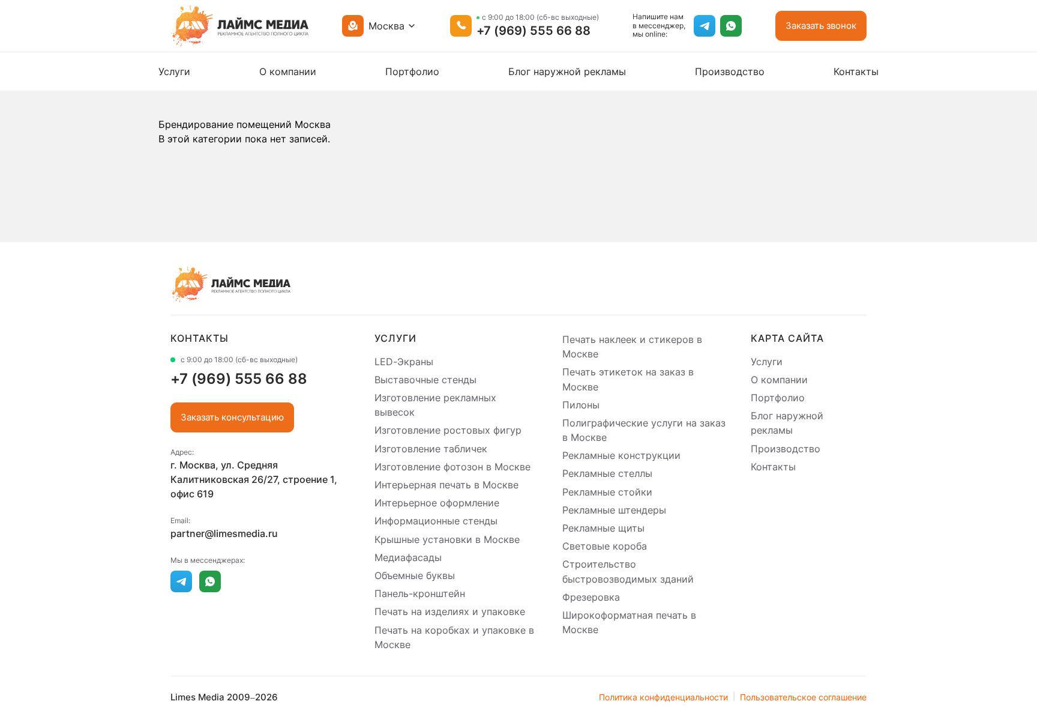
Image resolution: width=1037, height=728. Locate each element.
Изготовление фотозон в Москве (452, 467)
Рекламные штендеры (614, 510)
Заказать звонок (821, 25)
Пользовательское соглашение (803, 697)
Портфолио (412, 71)
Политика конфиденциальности (663, 697)
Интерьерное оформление (436, 503)
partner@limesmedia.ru (224, 533)
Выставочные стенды (425, 380)
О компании (287, 71)
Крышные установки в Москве (447, 539)
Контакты (856, 71)
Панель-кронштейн (419, 593)
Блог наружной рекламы (567, 71)
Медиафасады (408, 557)
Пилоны (581, 405)
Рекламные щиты (603, 528)
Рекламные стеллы (607, 474)
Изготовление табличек (430, 449)
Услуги (174, 71)
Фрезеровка (591, 597)
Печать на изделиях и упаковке (449, 612)
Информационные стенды (435, 521)
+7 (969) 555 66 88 (533, 30)
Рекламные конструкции (621, 455)
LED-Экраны (403, 362)
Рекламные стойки (607, 492)
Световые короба (604, 546)
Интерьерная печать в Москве (446, 485)
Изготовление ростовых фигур (448, 431)
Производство (730, 71)
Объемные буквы (414, 575)
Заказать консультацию (232, 417)
